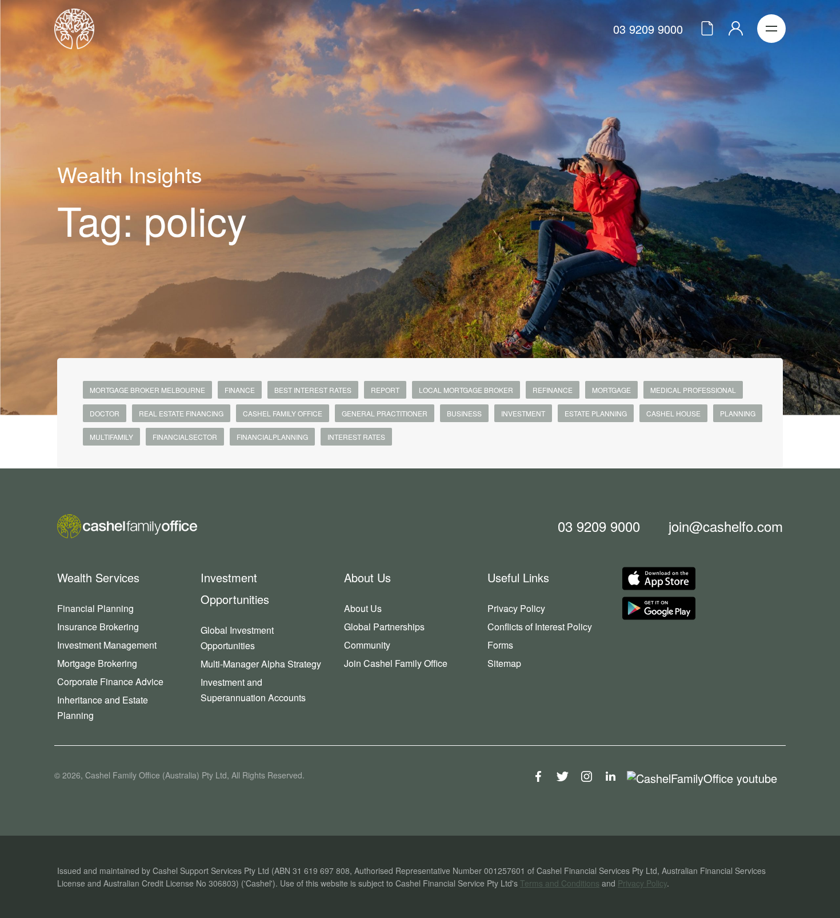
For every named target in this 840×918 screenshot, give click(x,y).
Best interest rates (312, 390)
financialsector (185, 437)
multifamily (111, 437)
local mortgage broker (466, 390)
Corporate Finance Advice (110, 681)
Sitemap (504, 663)
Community (367, 644)
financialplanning (272, 437)
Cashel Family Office (282, 413)
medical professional (693, 390)
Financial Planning (95, 608)
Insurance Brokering (98, 626)
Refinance (553, 390)
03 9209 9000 (648, 29)
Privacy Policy (516, 608)
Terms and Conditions (559, 883)
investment (523, 413)
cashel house (673, 413)
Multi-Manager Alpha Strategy (261, 663)
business (464, 413)
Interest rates (356, 437)
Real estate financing (181, 413)
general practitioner (384, 413)
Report (385, 390)
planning (737, 413)
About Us (363, 608)
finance (240, 390)
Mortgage (611, 390)
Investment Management (107, 644)
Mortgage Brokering (97, 663)
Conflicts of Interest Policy (539, 626)
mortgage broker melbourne (147, 390)
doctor (104, 413)
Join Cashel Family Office (395, 663)
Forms (500, 644)
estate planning (596, 413)
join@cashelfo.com (726, 526)
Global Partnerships (384, 626)
